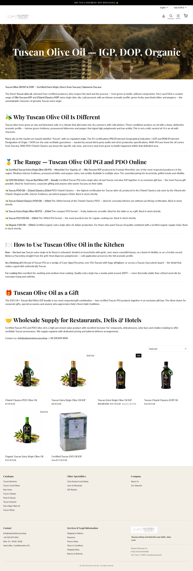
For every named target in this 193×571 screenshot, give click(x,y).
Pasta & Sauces (9, 498)
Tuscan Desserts (9, 502)
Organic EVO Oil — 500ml (22, 224)
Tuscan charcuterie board (150, 262)
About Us (135, 481)
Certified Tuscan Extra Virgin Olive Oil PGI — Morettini (36, 169)
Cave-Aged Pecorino (73, 262)
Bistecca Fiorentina (15, 255)
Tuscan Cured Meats (11, 485)
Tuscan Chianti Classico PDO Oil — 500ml (30, 200)
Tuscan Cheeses (9, 494)
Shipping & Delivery (75, 533)
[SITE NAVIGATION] (178, 15)
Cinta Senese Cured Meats (77, 481)
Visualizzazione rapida (27, 394)
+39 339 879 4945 (11, 537)
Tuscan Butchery (10, 481)
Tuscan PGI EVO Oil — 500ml (23, 218)
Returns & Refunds (75, 554)
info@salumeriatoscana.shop (32, 338)
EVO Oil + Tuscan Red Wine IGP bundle (30, 300)
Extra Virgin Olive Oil (11, 506)
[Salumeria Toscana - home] (144, 530)
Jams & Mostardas (74, 485)
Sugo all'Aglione (116, 262)
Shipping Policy (73, 550)
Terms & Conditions (75, 545)
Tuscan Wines (9, 510)
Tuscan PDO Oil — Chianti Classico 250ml (30, 190)
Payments (71, 537)
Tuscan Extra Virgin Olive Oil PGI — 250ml (30, 211)
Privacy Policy (72, 541)
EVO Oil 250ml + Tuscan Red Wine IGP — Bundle (33, 180)
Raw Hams (7, 490)
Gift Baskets (72, 490)
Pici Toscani (96, 262)
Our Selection (136, 485)
